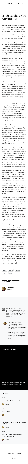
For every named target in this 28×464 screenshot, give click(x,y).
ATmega (4, 280)
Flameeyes (10, 288)
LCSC (17, 138)
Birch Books (5, 27)
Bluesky (11, 457)
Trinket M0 (16, 25)
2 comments (22, 12)
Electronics (5, 281)
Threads (3, 457)
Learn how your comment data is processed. (13, 383)
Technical (8, 12)
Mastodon (7, 457)
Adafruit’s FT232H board (10, 87)
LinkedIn (19, 457)
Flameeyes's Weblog (13, 3)
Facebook (15, 457)
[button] (22, 3)
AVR (9, 280)
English (4, 12)
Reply (7, 318)
